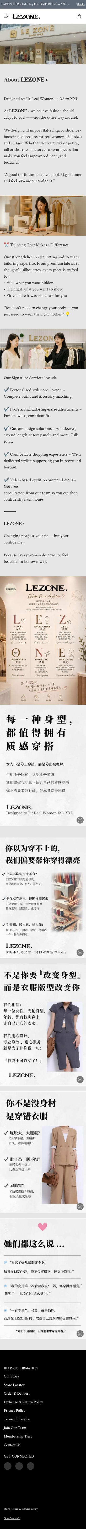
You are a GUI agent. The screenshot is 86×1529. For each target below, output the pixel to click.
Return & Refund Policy (24, 1509)
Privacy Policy (14, 1410)
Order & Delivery (17, 1393)
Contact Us (12, 1445)
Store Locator (14, 1384)
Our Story (11, 1376)
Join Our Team (15, 1427)
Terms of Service (17, 1419)
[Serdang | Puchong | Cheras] (26, 16)
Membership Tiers (18, 1436)
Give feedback (12, 1518)
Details (81, 4)
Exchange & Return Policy (23, 1402)
